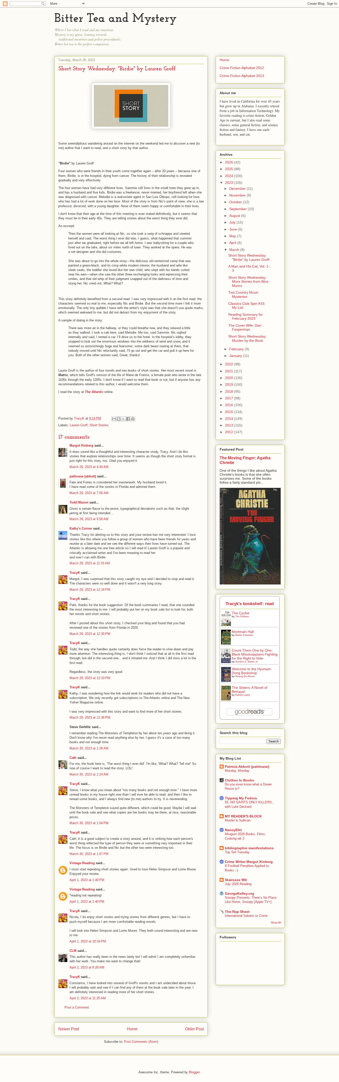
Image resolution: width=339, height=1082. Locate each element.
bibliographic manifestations (249, 848)
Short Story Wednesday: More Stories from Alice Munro (248, 281)
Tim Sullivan (242, 616)
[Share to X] (123, 418)
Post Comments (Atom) (141, 1041)
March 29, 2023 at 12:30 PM (89, 634)
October (236, 202)
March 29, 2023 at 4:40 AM (88, 467)
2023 (229, 183)
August (235, 216)
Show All (276, 922)
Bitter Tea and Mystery (115, 19)
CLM (72, 951)
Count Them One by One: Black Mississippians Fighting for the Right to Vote (254, 654)
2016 (229, 405)
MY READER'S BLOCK (243, 816)
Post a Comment (77, 1007)
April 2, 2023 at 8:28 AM (86, 967)
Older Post (194, 1029)
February (237, 349)
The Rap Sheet (237, 912)
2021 (229, 371)
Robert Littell (242, 695)
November (238, 195)
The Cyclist (240, 613)
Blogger (194, 1072)
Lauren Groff (79, 425)
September (238, 209)
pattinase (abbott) (82, 476)
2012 (229, 432)
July (233, 222)
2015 (229, 412)
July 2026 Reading (238, 884)
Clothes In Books (239, 780)
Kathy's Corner (80, 528)
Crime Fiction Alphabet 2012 (242, 68)
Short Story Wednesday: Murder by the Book (247, 338)
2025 (229, 169)
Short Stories (99, 425)
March (234, 250)
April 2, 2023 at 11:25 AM (87, 998)
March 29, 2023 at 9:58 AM (88, 519)
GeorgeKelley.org (239, 893)
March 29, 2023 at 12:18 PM (89, 589)
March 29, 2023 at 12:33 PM (89, 678)
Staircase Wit (236, 880)
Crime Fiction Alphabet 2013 (242, 76)
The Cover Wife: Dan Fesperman (244, 327)
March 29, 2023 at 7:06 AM (88, 493)
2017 (229, 398)
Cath (72, 758)
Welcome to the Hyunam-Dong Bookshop (252, 671)
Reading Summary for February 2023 (245, 316)
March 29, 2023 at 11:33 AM (89, 563)
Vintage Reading (82, 863)
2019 (229, 384)
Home (132, 1029)
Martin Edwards (244, 635)
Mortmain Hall (243, 632)
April (233, 243)
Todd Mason (78, 502)
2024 (229, 176)
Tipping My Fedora (241, 798)
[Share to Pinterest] (132, 418)
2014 (229, 419)
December (238, 189)
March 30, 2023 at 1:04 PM (88, 823)
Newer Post (68, 1029)
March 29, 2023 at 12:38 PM (89, 717)
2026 (229, 162)
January (236, 356)
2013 (229, 425)
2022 (229, 364)
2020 (229, 378)
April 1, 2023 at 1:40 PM (86, 880)
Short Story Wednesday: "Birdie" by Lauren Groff (248, 257)
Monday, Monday (237, 771)
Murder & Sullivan (237, 820)
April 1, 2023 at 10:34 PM (87, 941)
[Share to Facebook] (128, 418)
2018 (229, 391)
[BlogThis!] (118, 418)
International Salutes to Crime (246, 916)
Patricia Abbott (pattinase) (247, 767)
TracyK (79, 418)
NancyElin (233, 830)
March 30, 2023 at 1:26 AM (88, 748)
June (233, 229)
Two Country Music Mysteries (243, 294)
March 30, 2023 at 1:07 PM (88, 854)
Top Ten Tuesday (237, 852)
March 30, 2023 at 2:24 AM (88, 774)
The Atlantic (94, 392)
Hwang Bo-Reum (245, 676)
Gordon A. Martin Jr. (246, 661)
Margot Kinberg (81, 445)
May (233, 236)
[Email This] (113, 418)
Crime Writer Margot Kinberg (249, 862)
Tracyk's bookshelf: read (250, 603)
